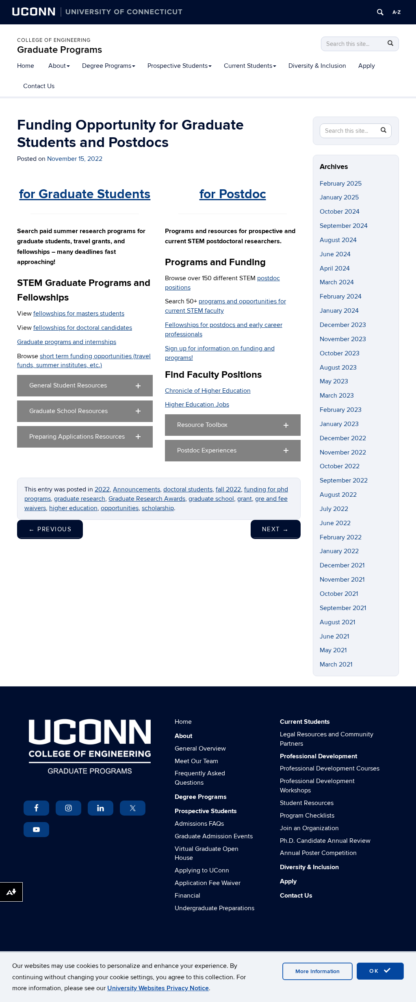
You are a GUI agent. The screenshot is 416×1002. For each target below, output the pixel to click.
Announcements (136, 489)
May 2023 (334, 381)
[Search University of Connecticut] (380, 12)
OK (375, 970)
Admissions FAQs (199, 824)
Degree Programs (106, 66)
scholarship (158, 508)
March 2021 (336, 664)
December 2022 (343, 438)
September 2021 (343, 608)
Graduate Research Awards (146, 499)
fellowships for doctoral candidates (82, 328)
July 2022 (334, 509)
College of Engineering (54, 40)
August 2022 (338, 495)
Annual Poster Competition (318, 853)
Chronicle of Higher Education (208, 391)
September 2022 (344, 480)
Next (275, 529)
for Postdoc (232, 194)
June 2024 (335, 254)
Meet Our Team (196, 761)
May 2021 (333, 650)
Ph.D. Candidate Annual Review (325, 841)
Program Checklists (307, 816)
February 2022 (341, 537)
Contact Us (38, 86)
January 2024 (339, 311)
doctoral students (187, 489)
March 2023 (337, 396)
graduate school (211, 499)
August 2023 (338, 368)
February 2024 (341, 296)
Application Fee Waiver (207, 883)
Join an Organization (309, 828)
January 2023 (339, 424)
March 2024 (337, 282)
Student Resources (307, 803)
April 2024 (335, 268)
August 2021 (337, 622)
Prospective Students (177, 66)
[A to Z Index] (396, 12)
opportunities (120, 508)
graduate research (79, 499)
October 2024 (340, 212)
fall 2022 (228, 489)
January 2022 (339, 551)
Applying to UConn (202, 870)
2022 (102, 489)
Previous (50, 529)
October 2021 (339, 594)
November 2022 (343, 452)
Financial (187, 896)
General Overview (200, 748)
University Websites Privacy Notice (158, 988)
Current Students (248, 66)
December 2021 (342, 565)
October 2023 (340, 353)
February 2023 (341, 410)
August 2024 (338, 240)
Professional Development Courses (329, 768)
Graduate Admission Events (214, 836)
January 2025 (339, 197)
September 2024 (344, 226)
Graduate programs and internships (66, 342)
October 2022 (340, 466)
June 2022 (335, 523)
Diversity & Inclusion (317, 66)
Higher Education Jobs (197, 404)
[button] (85, 385)
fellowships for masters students (78, 313)
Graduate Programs (59, 50)
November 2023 (343, 339)
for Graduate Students (84, 194)
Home (25, 66)
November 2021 (342, 580)
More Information (317, 971)
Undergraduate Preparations (214, 908)
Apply (366, 66)
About (57, 66)
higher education (73, 508)
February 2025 (341, 184)
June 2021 (334, 636)
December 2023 (343, 325)
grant (244, 499)
